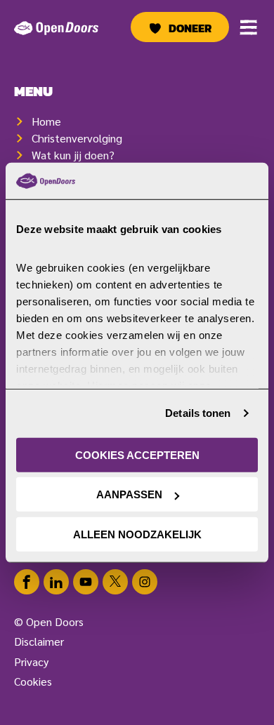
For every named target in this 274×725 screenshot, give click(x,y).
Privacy (31, 661)
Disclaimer (39, 641)
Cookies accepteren (137, 455)
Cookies (33, 681)
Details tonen (197, 413)
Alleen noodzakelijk (137, 534)
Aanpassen (129, 494)
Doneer (190, 28)
